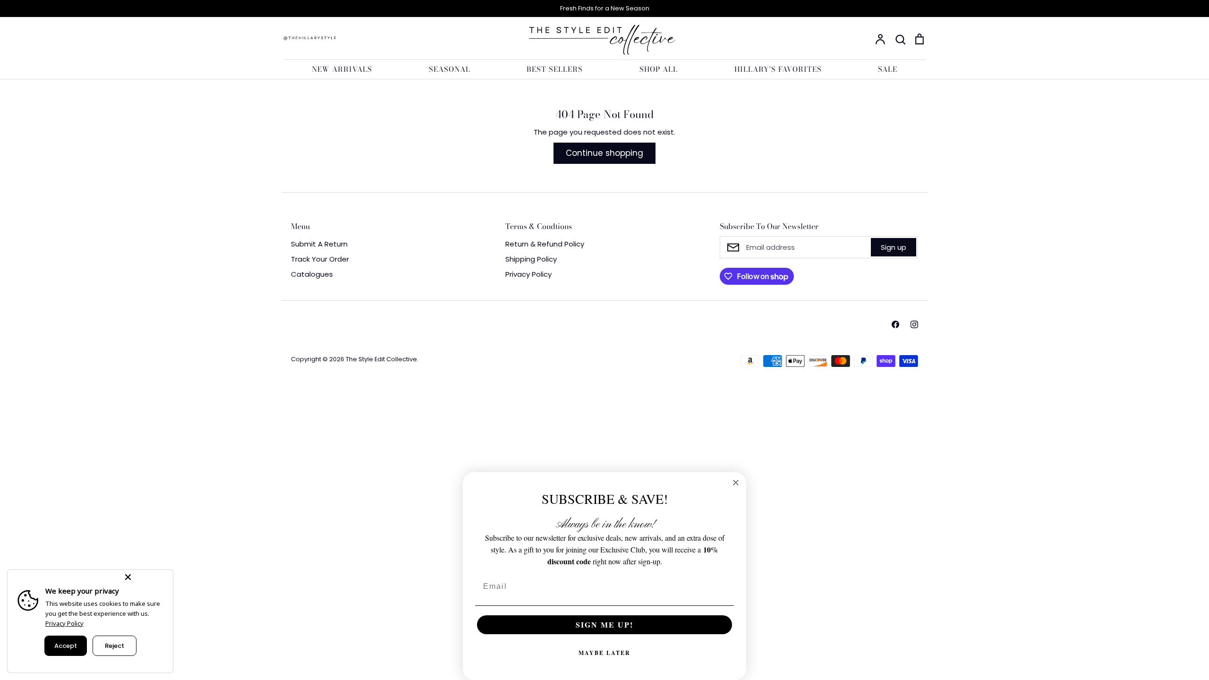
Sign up (893, 247)
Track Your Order (320, 259)
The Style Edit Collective (381, 359)
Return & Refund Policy (544, 244)
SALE (887, 69)
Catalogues (312, 274)
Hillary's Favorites (778, 69)
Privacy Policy (528, 274)
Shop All (658, 69)
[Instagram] (914, 324)
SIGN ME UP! (604, 624)
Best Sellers (555, 69)
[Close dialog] (735, 482)
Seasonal (449, 69)
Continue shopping (604, 153)
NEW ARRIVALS (342, 69)
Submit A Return (319, 244)
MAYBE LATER (604, 653)
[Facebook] (895, 324)
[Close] (146, 577)
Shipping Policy (531, 259)
